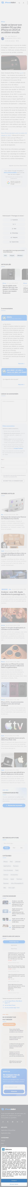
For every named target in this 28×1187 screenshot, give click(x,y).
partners (10, 1152)
